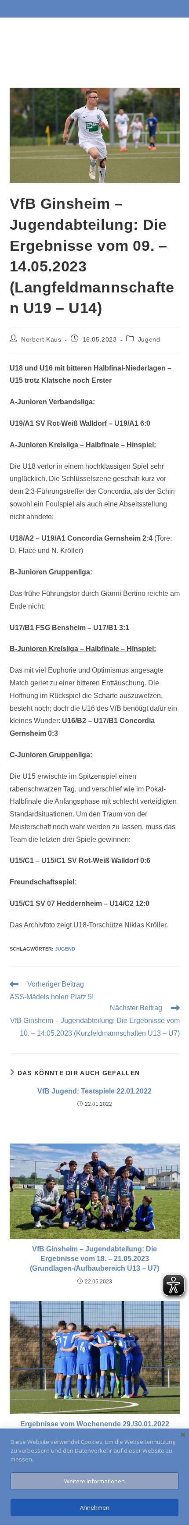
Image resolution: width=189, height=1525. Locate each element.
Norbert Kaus (41, 339)
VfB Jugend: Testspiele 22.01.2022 (94, 1091)
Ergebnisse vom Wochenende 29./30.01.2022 (94, 1424)
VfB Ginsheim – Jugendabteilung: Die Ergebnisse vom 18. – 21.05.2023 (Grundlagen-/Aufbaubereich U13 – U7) (94, 1258)
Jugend (149, 339)
